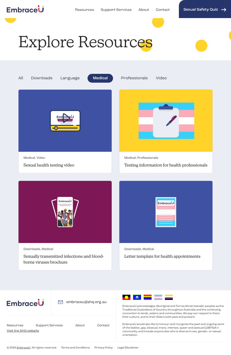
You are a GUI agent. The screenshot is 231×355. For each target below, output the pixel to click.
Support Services (116, 10)
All (20, 78)
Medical (100, 78)
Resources (84, 10)
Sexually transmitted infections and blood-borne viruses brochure (63, 259)
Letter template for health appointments (162, 256)
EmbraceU (23, 347)
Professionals (134, 78)
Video (161, 78)
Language (70, 78)
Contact (163, 10)
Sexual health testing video (48, 165)
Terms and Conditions (75, 347)
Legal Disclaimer (128, 347)
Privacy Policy (104, 347)
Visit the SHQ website (23, 331)
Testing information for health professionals (166, 165)
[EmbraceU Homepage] (25, 9)
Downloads (42, 78)
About (143, 10)
